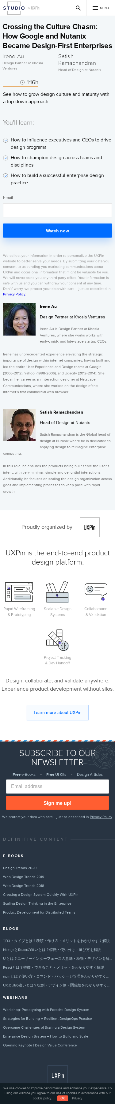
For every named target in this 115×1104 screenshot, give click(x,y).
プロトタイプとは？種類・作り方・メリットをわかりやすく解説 (56, 941)
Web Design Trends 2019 (23, 877)
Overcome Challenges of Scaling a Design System (44, 1027)
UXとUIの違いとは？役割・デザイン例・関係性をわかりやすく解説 (57, 985)
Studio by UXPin (14, 8)
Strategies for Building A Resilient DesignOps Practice (47, 1018)
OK (62, 1098)
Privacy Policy (14, 294)
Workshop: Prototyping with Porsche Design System (46, 1010)
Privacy (77, 1098)
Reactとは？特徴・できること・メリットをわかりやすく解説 (53, 967)
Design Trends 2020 (19, 868)
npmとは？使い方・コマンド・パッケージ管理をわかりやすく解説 (57, 976)
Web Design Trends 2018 (23, 886)
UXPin (90, 527)
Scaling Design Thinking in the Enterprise (37, 903)
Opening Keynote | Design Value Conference (40, 1045)
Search (78, 7)
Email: (8, 197)
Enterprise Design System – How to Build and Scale (45, 1036)
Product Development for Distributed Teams (39, 912)
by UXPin (34, 8)
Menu (104, 8)
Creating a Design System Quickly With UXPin (41, 894)
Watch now (57, 230)
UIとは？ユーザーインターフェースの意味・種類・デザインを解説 (57, 958)
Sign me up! (57, 803)
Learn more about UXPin (58, 712)
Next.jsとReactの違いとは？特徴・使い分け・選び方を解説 (52, 950)
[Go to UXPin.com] (58, 1075)
